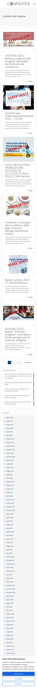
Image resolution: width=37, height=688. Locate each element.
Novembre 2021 (10, 564)
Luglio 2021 (9, 574)
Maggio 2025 (9, 471)
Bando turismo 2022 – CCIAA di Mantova (18, 281)
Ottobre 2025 (9, 453)
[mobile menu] (34, 3)
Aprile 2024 (9, 492)
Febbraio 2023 (10, 532)
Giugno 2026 (9, 424)
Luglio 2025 (9, 464)
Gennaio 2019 (10, 649)
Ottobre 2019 (9, 624)
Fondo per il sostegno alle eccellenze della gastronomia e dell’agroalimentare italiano (18, 228)
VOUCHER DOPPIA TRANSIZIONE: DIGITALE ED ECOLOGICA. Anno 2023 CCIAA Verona (17, 170)
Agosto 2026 (9, 417)
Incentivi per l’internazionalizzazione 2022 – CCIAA (19, 115)
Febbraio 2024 (10, 499)
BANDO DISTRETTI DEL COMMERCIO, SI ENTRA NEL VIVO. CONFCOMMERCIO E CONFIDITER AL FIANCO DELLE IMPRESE (18, 376)
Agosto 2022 (9, 539)
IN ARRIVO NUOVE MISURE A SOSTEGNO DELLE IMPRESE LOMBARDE (18, 396)
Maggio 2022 (9, 546)
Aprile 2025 (9, 474)
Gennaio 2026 (10, 442)
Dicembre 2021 (10, 560)
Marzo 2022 (9, 553)
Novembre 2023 (10, 510)
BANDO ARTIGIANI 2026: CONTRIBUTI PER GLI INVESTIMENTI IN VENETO (17, 390)
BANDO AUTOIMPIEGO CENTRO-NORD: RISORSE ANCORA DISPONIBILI (18, 403)
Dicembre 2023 (10, 507)
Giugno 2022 (9, 542)
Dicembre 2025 (10, 446)
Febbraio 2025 (10, 482)
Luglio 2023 (9, 521)
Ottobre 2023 (9, 514)
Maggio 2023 (9, 524)
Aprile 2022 (9, 549)
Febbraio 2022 (10, 557)
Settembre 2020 (10, 592)
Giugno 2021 (9, 578)
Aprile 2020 (9, 607)
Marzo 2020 (9, 610)
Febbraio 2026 (10, 439)
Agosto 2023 (9, 517)
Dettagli (30, 81)
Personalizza (18, 679)
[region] (18, 672)
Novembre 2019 (10, 621)
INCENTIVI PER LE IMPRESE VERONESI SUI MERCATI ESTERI (18, 383)
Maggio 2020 (9, 603)
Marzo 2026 (9, 435)
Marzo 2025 (9, 478)
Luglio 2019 (9, 632)
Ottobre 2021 (9, 567)
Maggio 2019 (9, 639)
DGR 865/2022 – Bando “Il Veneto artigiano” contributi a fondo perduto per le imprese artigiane (18, 334)
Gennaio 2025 (10, 485)
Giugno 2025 (9, 467)
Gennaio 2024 (10, 503)
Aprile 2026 (9, 432)
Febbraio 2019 (10, 646)
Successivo (28, 362)
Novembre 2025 (10, 449)
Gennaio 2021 (10, 582)
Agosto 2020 (9, 596)
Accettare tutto (18, 674)
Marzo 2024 (9, 496)
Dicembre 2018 (10, 653)
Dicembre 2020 (10, 585)
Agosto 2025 (9, 460)
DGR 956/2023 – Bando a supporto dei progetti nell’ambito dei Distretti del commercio (18, 61)
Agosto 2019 (9, 628)
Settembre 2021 (10, 571)
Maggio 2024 (9, 489)
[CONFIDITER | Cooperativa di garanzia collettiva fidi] (18, 4)
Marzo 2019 (9, 642)
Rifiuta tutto (18, 684)
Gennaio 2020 (10, 617)
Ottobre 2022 (9, 535)
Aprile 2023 (9, 528)
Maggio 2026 (9, 428)
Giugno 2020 (9, 599)
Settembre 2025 (10, 457)
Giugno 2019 (9, 635)
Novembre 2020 (10, 589)
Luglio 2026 (9, 421)
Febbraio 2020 (10, 614)
